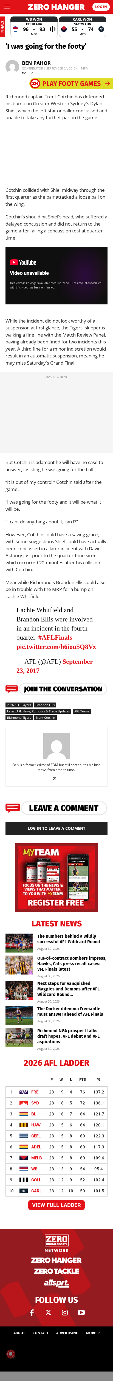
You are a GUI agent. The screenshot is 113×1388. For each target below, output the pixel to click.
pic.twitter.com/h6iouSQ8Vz (56, 646)
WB (34, 1169)
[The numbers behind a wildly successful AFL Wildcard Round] (19, 943)
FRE (34, 1092)
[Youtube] (81, 1313)
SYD (35, 1103)
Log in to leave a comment (56, 828)
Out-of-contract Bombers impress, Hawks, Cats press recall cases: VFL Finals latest (71, 964)
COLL (36, 1180)
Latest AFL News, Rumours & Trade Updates (38, 711)
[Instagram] (65, 1313)
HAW (36, 1125)
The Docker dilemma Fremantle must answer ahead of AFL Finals (70, 1011)
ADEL (36, 1147)
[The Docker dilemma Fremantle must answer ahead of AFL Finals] (19, 1015)
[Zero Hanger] (56, 7)
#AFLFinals (55, 637)
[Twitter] (48, 1313)
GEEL (36, 1136)
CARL (36, 1191)
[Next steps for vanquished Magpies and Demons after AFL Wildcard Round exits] (19, 990)
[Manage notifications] (10, 1354)
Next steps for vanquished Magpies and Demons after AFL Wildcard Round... (68, 989)
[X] (56, 778)
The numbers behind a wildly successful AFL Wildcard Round (68, 939)
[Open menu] (7, 7)
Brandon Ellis (45, 705)
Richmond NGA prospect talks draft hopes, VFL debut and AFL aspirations (68, 1036)
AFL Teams (81, 711)
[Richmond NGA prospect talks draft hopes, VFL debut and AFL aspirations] (19, 1037)
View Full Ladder (56, 1205)
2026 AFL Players (19, 705)
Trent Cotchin (45, 717)
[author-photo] (56, 759)
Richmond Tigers (19, 717)
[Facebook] (32, 1313)
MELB (36, 1158)
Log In (101, 6)
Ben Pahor (36, 63)
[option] (34, 26)
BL (33, 1114)
